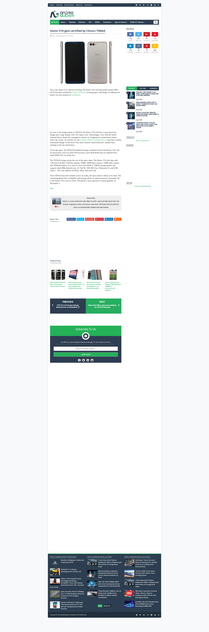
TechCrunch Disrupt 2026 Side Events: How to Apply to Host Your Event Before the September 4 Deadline (146, 125)
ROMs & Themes (137, 22)
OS (90, 22)
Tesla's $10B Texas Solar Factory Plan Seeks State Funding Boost (145, 573)
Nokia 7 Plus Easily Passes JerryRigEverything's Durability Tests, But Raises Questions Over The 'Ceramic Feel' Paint (67, 583)
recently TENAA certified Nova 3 (93, 140)
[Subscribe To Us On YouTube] (92, 360)
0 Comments (69, 36)
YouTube (142, 88)
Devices (81, 22)
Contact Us (88, 5)
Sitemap (59, 5)
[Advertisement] (119, 13)
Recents (132, 88)
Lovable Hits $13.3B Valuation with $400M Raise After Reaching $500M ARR (146, 604)
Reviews (72, 22)
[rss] (158, 5)
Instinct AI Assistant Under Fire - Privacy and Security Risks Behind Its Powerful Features (147, 114)
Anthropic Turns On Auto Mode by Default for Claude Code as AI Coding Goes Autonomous (146, 563)
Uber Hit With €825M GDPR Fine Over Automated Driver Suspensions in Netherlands (109, 584)
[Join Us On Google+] (87, 360)
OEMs (97, 22)
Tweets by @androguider (142, 186)
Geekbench (75, 95)
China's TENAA (78, 92)
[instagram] (147, 5)
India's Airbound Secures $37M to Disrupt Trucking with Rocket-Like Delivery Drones (146, 103)
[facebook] (136, 5)
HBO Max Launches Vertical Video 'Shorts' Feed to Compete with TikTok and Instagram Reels (146, 594)
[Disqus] (85, 429)
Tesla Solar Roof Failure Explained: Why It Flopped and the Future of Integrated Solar (109, 563)
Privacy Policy (69, 5)
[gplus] (144, 5)
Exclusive (107, 22)
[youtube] (155, 5)
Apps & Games (120, 22)
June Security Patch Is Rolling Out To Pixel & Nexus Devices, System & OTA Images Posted (72, 594)
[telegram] (151, 5)
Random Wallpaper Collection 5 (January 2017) (72, 561)
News (63, 22)
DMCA (100, 606)
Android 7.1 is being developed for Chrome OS (71, 570)
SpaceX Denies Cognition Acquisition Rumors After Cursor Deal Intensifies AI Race (108, 574)
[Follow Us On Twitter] (83, 360)
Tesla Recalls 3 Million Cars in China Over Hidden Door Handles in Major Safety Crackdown (109, 594)
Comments (153, 88)
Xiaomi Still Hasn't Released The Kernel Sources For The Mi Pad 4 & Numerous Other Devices (72, 605)
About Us (79, 5)
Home (52, 5)
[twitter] (140, 5)
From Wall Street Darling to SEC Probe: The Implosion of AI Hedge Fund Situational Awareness (147, 93)
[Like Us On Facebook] (79, 360)
